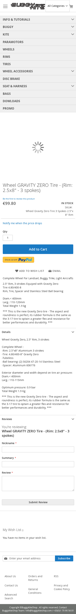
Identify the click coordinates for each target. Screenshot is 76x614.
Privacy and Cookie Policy (62, 587)
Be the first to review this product (19, 198)
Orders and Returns (35, 578)
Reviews (7, 419)
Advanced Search (11, 596)
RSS (56, 576)
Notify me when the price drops (22, 223)
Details (6, 332)
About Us (10, 576)
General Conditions (35, 590)
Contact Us (11, 585)
